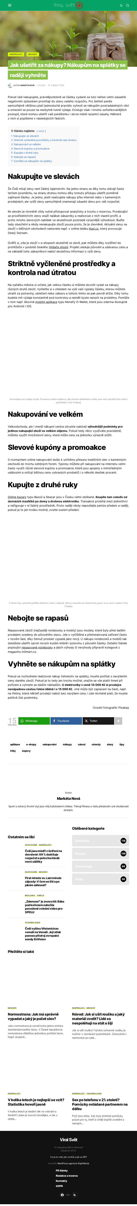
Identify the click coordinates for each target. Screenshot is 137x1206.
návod (81, 744)
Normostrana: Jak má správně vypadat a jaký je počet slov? (33, 1016)
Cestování (31, 845)
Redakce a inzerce (67, 1175)
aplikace (15, 744)
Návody (32, 54)
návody (96, 744)
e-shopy (31, 744)
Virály (41, 895)
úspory (26, 750)
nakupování (50, 744)
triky (13, 750)
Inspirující (16, 54)
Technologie (32, 922)
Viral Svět (68, 1139)
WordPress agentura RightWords (73, 1163)
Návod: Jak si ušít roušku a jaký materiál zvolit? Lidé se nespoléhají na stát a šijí (98, 1018)
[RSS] (75, 1195)
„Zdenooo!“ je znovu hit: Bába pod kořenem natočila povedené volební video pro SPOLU (44, 907)
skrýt (41, 131)
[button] (10, 5)
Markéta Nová (68, 798)
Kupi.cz (94, 228)
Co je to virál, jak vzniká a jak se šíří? (68, 1157)
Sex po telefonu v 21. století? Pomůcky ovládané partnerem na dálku (100, 1104)
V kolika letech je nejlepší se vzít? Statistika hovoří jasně (36, 1102)
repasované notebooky (37, 647)
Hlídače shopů (58, 247)
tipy (122, 744)
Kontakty (61, 1180)
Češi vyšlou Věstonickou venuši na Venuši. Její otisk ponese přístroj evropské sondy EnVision (43, 934)
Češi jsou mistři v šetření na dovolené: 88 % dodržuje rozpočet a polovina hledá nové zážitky (43, 856)
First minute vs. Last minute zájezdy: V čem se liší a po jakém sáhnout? (43, 881)
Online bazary (17, 497)
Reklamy (30, 895)
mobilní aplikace (46, 302)
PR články (62, 1170)
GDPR (59, 1185)
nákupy (67, 744)
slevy (110, 744)
